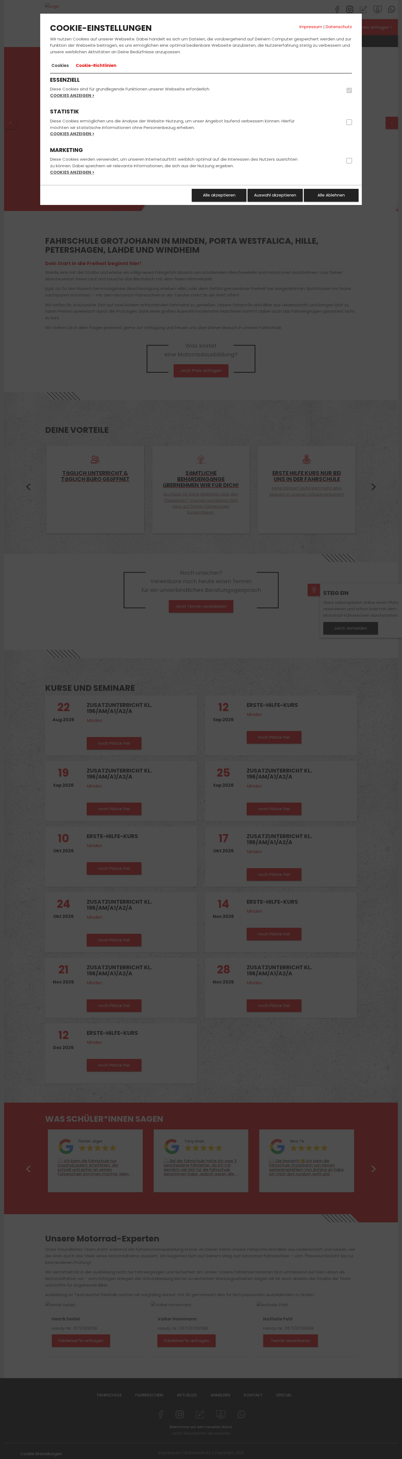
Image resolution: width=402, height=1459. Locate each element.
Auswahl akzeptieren (275, 195)
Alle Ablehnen (331, 195)
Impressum (310, 27)
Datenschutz (339, 27)
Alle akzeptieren (219, 195)
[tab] (60, 65)
